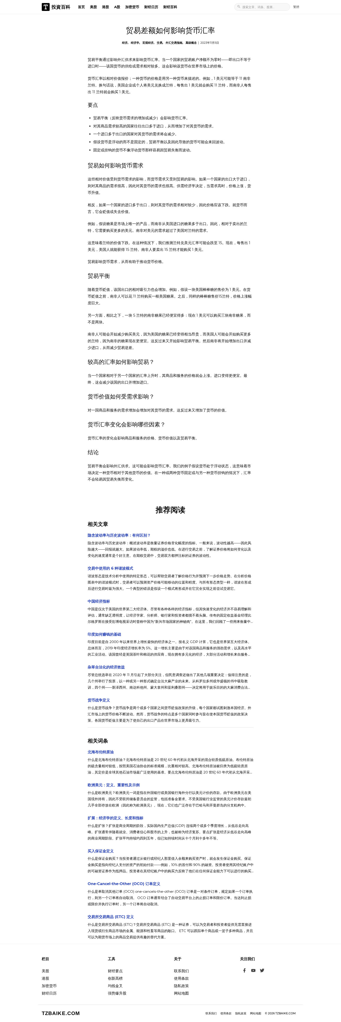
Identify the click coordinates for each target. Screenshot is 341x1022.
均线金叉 (115, 986)
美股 (93, 7)
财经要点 (115, 971)
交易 (159, 42)
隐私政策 (181, 986)
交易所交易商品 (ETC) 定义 (111, 917)
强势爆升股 (117, 993)
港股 (105, 7)
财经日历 (151, 7)
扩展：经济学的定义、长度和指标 (115, 818)
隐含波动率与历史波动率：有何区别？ (119, 535)
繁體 (296, 7)
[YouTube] (253, 971)
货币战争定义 (99, 700)
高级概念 (191, 42)
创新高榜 (115, 978)
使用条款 (181, 978)
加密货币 (132, 7)
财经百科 (170, 7)
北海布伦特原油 (101, 752)
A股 (117, 7)
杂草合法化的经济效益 (106, 667)
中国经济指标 (99, 601)
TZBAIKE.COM (61, 1013)
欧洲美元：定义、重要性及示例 (114, 785)
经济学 (135, 42)
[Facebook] (244, 971)
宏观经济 (148, 42)
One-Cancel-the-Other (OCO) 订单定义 (124, 884)
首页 (81, 7)
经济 (125, 42)
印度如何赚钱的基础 (104, 634)
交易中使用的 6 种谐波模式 (110, 568)
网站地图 (181, 993)
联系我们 (181, 971)
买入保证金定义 (101, 851)
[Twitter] (262, 971)
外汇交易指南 (174, 42)
